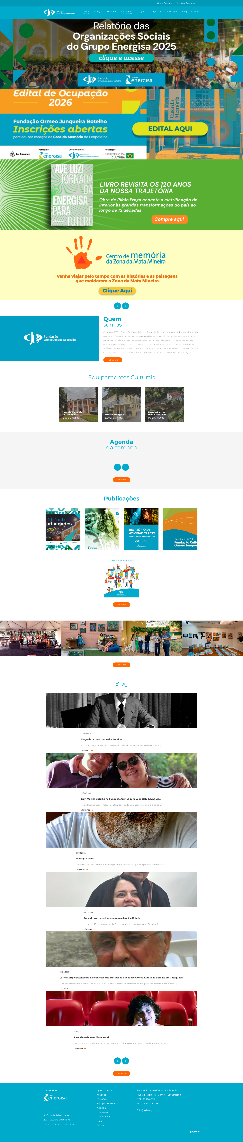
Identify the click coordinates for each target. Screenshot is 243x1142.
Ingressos (156, 11)
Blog (184, 11)
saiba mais (113, 360)
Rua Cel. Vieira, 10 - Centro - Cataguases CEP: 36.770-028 (159, 1097)
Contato (195, 11)
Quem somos (86, 12)
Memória (111, 11)
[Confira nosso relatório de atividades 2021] (180, 529)
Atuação (98, 11)
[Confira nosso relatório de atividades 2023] (102, 529)
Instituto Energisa (186, 3)
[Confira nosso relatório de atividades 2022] (141, 529)
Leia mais (85, 750)
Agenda (143, 11)
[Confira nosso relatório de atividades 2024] (63, 529)
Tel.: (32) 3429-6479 (147, 1104)
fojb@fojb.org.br (146, 1110)
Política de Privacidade (56, 1115)
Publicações (172, 11)
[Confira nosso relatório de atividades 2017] (121, 576)
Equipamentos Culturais (128, 12)
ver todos (121, 480)
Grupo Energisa (165, 3)
